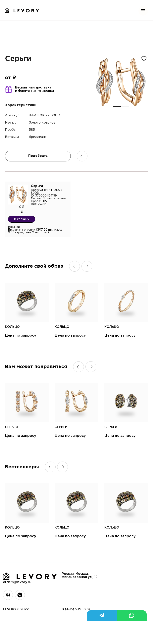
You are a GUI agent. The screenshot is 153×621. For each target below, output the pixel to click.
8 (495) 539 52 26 (76, 609)
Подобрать (38, 155)
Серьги (11, 427)
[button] (117, 106)
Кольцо (12, 326)
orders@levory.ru (17, 582)
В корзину (21, 219)
